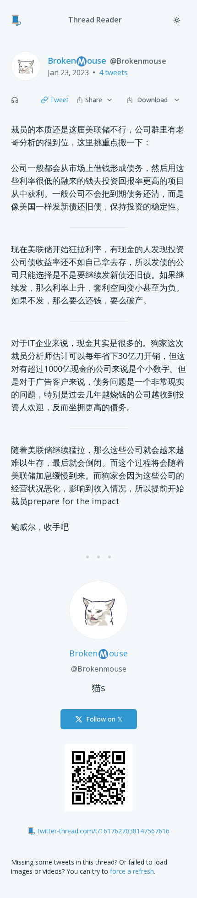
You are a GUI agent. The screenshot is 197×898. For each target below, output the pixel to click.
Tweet (59, 99)
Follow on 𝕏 (104, 719)
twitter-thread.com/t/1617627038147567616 (104, 830)
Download (152, 99)
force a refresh (132, 871)
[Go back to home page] (16, 20)
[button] (14, 100)
